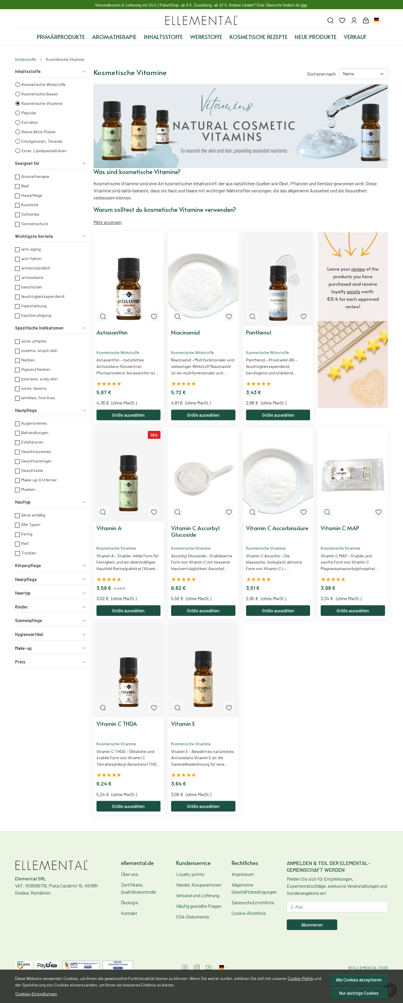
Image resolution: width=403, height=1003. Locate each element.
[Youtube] (208, 967)
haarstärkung (34, 305)
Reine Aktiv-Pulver (39, 131)
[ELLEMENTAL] (202, 20)
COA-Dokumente (192, 916)
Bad (25, 185)
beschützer (31, 286)
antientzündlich (35, 267)
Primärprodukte (61, 36)
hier (304, 5)
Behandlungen (34, 432)
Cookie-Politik (300, 978)
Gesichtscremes (36, 451)
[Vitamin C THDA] (129, 670)
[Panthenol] (278, 279)
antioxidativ (32, 277)
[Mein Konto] (354, 20)
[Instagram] (197, 967)
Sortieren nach (321, 74)
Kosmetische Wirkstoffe (44, 84)
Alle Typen (30, 524)
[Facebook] (185, 967)
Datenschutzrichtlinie (253, 902)
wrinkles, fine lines (38, 397)
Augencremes (34, 423)
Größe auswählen (128, 415)
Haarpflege (31, 195)
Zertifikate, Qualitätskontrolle (138, 888)
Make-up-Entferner (39, 479)
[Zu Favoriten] (154, 316)
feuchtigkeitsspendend (42, 296)
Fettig (26, 533)
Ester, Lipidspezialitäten (44, 150)
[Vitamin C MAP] (353, 475)
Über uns (129, 874)
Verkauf (355, 36)
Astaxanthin (111, 332)
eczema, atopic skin (39, 350)
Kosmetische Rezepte (259, 36)
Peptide (29, 112)
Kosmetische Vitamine (42, 103)
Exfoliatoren (32, 441)
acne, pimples (34, 340)
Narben (28, 359)
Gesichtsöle (32, 470)
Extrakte (30, 122)
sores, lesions (34, 388)
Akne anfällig (33, 514)
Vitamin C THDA (116, 723)
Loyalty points (190, 874)
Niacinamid (185, 332)
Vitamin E (183, 723)
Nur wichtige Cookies (359, 993)
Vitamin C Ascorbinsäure (277, 528)
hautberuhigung (36, 315)
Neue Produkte (316, 36)
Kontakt (129, 913)
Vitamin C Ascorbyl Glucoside (195, 531)
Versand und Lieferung (197, 895)
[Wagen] (366, 20)
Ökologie (129, 902)
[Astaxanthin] (129, 279)
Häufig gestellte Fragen (199, 906)
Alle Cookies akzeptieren (359, 979)
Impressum (243, 874)
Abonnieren (312, 924)
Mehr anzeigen (108, 222)
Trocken (28, 552)
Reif (25, 543)
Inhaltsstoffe (163, 36)
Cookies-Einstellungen (36, 993)
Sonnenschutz (34, 223)
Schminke (30, 214)
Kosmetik (29, 204)
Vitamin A (109, 528)
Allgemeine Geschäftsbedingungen (254, 888)
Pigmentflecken (35, 369)
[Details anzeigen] (103, 316)
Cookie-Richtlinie (249, 913)
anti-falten (31, 258)
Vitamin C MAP (340, 528)
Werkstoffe (206, 36)
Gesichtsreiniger (36, 460)
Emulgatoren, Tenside (42, 141)
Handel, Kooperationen (198, 884)
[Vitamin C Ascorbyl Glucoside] (203, 475)
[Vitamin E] (203, 670)
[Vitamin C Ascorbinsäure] (278, 475)
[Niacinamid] (203, 279)
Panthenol (258, 332)
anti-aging (31, 248)
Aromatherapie (114, 36)
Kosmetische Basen (40, 93)
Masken (28, 489)
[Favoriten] (342, 20)
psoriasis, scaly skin (39, 378)
